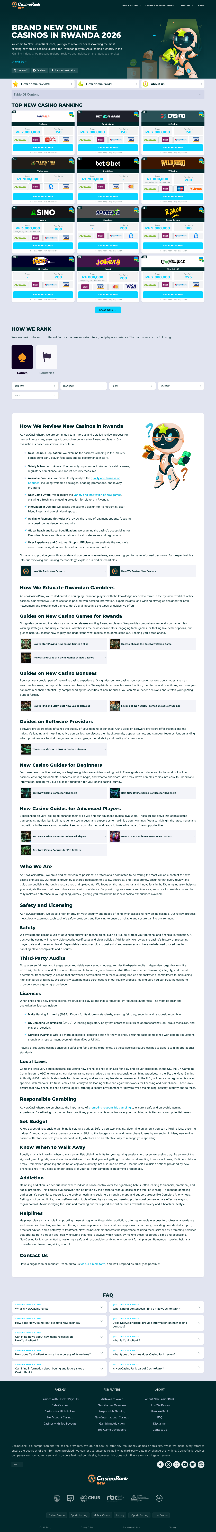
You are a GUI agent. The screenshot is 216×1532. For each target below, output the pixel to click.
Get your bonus (43, 147)
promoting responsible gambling (110, 1107)
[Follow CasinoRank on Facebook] (160, 1464)
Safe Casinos (60, 1405)
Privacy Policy (87, 1527)
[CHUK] (140, 1498)
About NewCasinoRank (160, 1399)
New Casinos (130, 5)
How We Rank (160, 1411)
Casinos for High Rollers (60, 1411)
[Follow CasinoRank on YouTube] (184, 1464)
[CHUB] (90, 1498)
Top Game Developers (112, 1430)
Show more (106, 309)
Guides (185, 5)
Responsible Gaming (112, 1411)
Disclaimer (160, 1423)
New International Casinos (112, 1417)
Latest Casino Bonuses (159, 5)
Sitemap (172, 1527)
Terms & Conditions (131, 1527)
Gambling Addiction (112, 1423)
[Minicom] (57, 1498)
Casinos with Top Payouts (60, 1423)
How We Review (160, 1405)
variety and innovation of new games (97, 494)
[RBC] (115, 1498)
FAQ (160, 1417)
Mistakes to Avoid (112, 1399)
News (200, 5)
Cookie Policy (45, 1527)
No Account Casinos (60, 1417)
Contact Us (160, 1430)
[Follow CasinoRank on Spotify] (193, 1464)
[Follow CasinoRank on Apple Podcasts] (201, 1464)
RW (15, 1464)
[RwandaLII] (70, 1498)
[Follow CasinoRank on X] (176, 1464)
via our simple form (92, 1264)
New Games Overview (112, 1405)
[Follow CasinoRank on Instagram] (168, 1464)
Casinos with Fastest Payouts (60, 1399)
